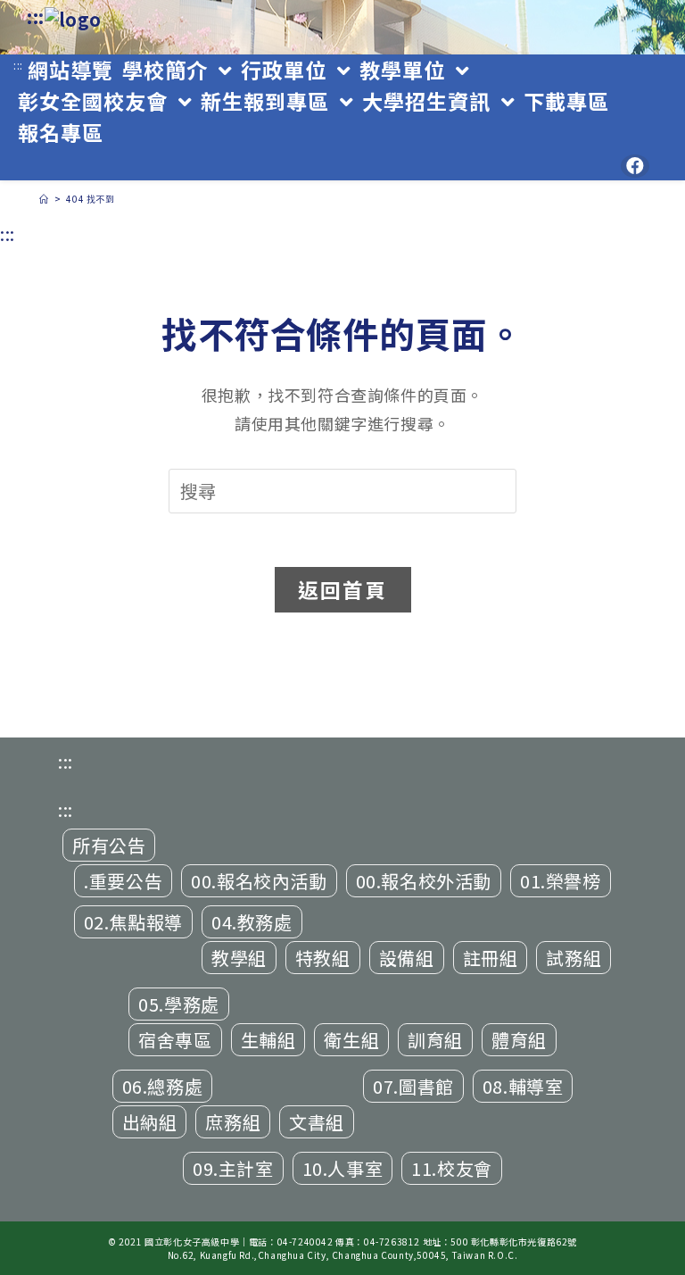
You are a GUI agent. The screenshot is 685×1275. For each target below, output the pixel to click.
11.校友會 (451, 1168)
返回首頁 (343, 589)
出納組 (149, 1122)
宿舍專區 (174, 1040)
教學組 (239, 958)
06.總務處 (162, 1086)
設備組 (406, 958)
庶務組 (232, 1122)
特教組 (323, 958)
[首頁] (44, 198)
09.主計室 (233, 1168)
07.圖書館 (413, 1086)
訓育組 (435, 1040)
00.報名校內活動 (258, 881)
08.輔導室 (523, 1086)
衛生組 (351, 1040)
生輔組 (268, 1040)
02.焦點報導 (133, 922)
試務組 (573, 958)
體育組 (519, 1040)
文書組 (316, 1122)
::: (36, 16)
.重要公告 (123, 881)
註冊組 (490, 958)
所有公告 (108, 845)
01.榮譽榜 (560, 881)
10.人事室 (343, 1168)
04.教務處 (252, 922)
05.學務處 (178, 1004)
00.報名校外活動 (423, 881)
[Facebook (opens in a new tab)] (635, 166)
